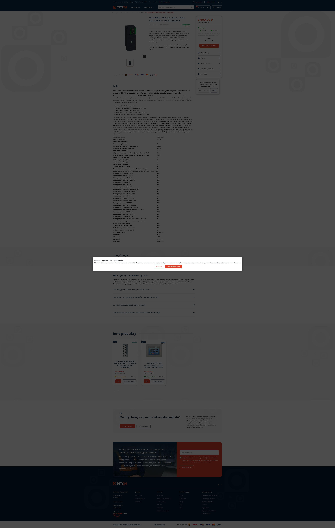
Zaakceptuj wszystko (174, 266)
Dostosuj (159, 266)
